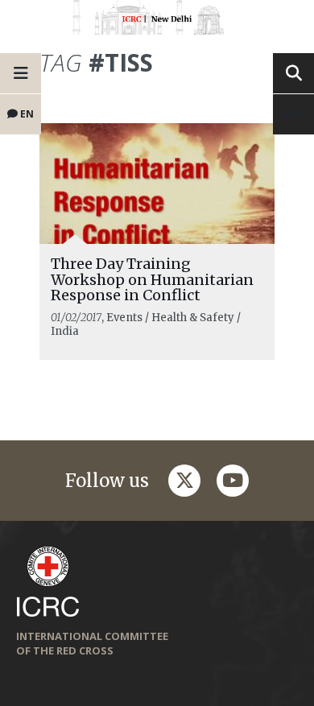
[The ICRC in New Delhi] (157, 20)
